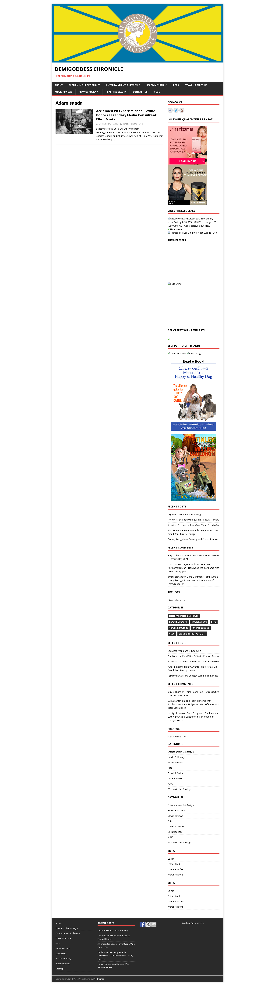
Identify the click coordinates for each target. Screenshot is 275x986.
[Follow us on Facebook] (170, 110)
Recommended (155, 85)
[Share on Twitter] (148, 924)
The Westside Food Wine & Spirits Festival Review (193, 519)
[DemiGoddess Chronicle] (137, 60)
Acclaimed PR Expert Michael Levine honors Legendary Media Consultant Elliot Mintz (126, 115)
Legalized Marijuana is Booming (184, 514)
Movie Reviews (63, 91)
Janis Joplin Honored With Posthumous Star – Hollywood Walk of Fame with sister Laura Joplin (193, 568)
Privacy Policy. (197, 923)
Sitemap (59, 968)
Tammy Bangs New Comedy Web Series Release (193, 539)
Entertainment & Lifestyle (123, 85)
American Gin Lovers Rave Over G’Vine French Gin (193, 525)
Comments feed (176, 869)
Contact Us (140, 91)
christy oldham (130, 123)
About (59, 85)
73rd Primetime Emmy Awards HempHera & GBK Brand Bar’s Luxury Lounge (115, 955)
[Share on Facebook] (142, 924)
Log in (171, 858)
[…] (113, 139)
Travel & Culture (196, 85)
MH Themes (98, 979)
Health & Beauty (116, 91)
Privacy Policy (87, 91)
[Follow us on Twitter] (176, 110)
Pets (176, 85)
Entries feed (174, 863)
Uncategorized (200, 628)
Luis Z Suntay (174, 564)
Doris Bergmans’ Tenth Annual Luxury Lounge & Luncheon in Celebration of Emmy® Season (193, 580)
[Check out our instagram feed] (181, 110)
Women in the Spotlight (84, 85)
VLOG (157, 91)
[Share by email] (153, 924)
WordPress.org (175, 874)
